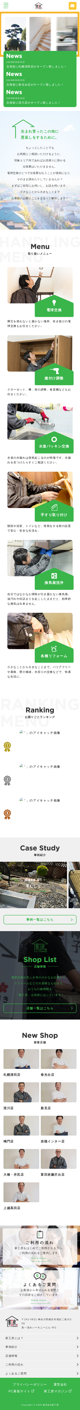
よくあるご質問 (16, 1373)
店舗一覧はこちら (40, 1008)
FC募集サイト (19, 1391)
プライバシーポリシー (30, 1384)
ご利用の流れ (14, 1364)
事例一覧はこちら (40, 919)
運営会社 (60, 1384)
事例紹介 (11, 1346)
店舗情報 (11, 1355)
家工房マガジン (56, 1391)
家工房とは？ (14, 1338)
